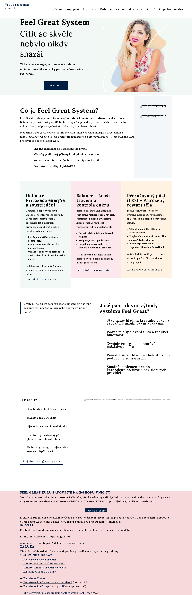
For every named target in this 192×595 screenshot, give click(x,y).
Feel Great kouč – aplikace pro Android (47, 582)
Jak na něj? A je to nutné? (143, 270)
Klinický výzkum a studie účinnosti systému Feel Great (57, 592)
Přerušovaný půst (66, 9)
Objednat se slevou (173, 9)
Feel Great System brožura (40, 559)
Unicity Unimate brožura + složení (44, 567)
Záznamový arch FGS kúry (39, 571)
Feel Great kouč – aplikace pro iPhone (47, 586)
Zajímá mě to (56, 86)
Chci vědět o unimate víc (42, 279)
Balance (106, 9)
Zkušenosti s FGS (129, 9)
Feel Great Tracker (35, 578)
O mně (150, 9)
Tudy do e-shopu (96, 511)
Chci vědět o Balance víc (93, 270)
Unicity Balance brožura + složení (44, 563)
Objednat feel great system (41, 461)
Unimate (89, 9)
